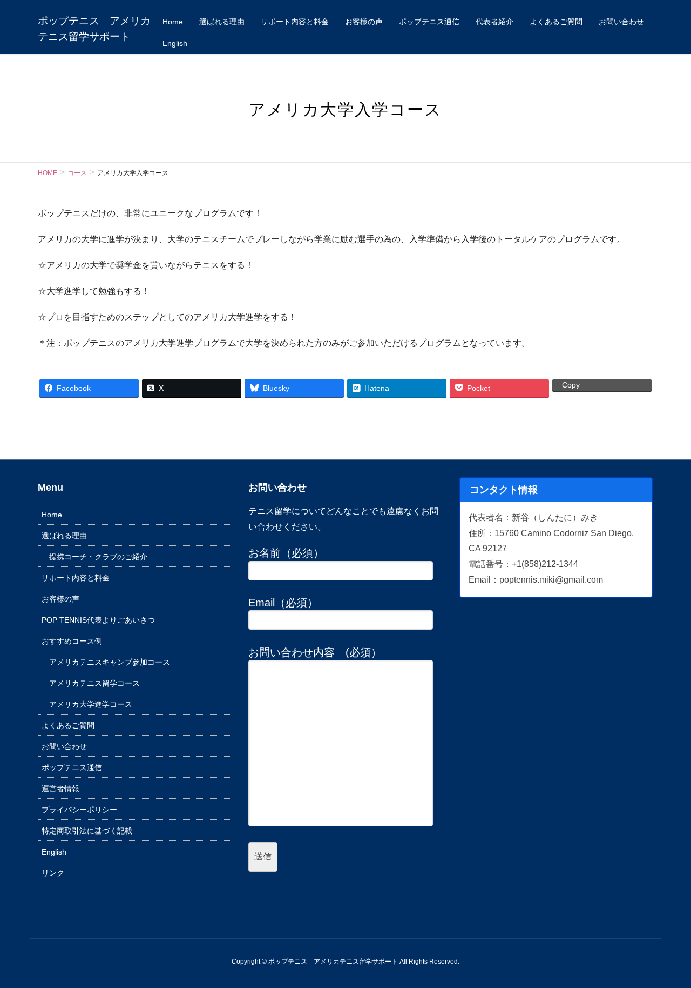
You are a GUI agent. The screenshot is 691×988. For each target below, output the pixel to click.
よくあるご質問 (68, 725)
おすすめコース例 (72, 641)
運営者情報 (60, 788)
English (54, 851)
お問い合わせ (64, 746)
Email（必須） (283, 603)
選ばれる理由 (64, 535)
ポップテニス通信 (72, 767)
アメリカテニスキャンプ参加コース (109, 662)
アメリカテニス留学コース (94, 683)
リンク (53, 873)
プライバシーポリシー (79, 809)
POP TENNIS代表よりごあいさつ (98, 620)
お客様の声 (60, 599)
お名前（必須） (286, 553)
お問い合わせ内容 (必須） (315, 652)
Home (52, 514)
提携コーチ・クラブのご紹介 (98, 556)
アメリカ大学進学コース (90, 704)
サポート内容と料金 (76, 577)
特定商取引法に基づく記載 (87, 830)
